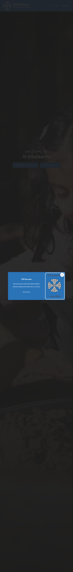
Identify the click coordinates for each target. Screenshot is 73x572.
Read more (26, 292)
